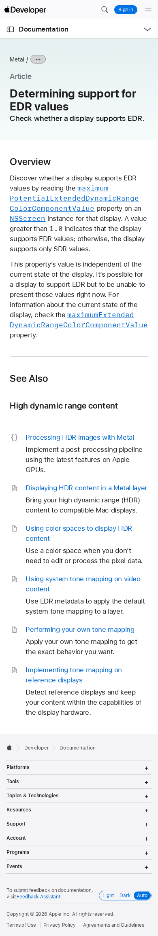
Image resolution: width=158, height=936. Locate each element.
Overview (30, 161)
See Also (29, 378)
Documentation (43, 29)
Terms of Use (21, 925)
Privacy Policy (59, 925)
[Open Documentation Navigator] (10, 29)
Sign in (125, 10)
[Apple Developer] (25, 9)
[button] (104, 9)
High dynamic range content (64, 405)
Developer (36, 748)
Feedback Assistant (38, 897)
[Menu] (148, 9)
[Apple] (11, 747)
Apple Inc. (60, 914)
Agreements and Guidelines (113, 925)
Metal (17, 59)
